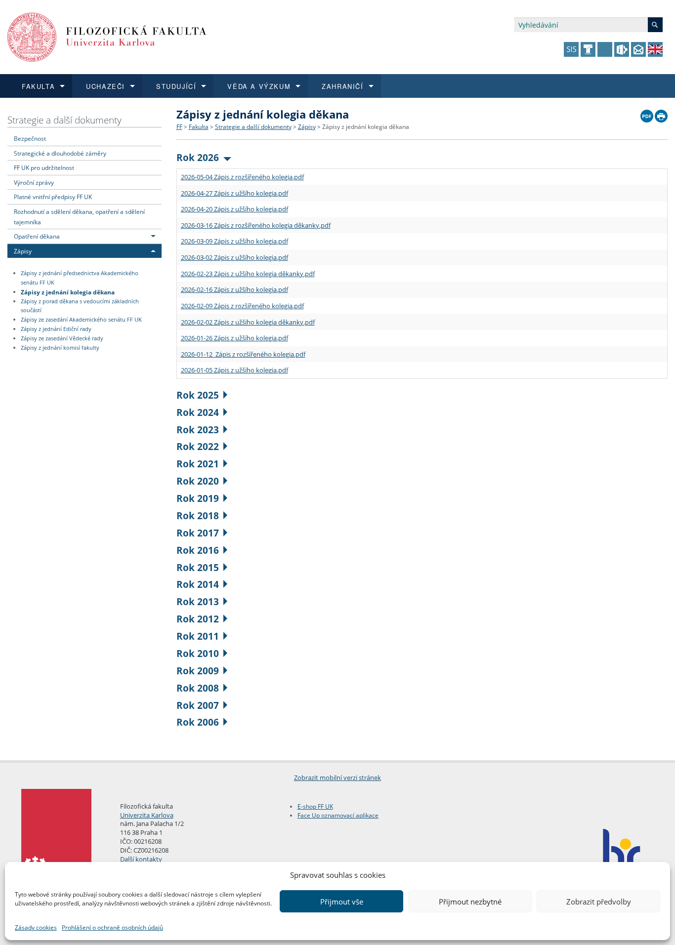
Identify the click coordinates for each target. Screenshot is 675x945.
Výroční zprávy (34, 182)
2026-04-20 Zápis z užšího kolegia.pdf (234, 209)
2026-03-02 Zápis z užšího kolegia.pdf (234, 257)
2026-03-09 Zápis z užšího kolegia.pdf (234, 241)
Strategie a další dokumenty (64, 119)
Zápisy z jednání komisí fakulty (60, 347)
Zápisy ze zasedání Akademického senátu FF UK (81, 319)
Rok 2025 (197, 395)
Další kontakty (141, 859)
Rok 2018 (197, 515)
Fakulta (199, 126)
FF (179, 126)
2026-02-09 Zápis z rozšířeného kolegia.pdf (242, 305)
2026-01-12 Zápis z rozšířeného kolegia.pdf (243, 354)
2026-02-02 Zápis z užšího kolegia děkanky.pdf (248, 322)
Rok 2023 (197, 429)
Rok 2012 (197, 618)
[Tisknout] (661, 113)
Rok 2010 (197, 653)
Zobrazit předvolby (598, 901)
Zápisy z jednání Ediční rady (56, 329)
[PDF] (646, 113)
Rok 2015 (197, 567)
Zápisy (23, 251)
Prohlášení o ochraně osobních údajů (112, 927)
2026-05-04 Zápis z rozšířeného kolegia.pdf (242, 176)
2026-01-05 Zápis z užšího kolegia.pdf (234, 370)
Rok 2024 (197, 412)
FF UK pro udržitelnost (44, 167)
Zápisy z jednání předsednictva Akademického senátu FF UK (79, 278)
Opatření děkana (37, 236)
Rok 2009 (197, 670)
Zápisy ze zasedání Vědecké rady (62, 338)
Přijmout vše (341, 901)
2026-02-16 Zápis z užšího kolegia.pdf (234, 289)
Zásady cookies (36, 927)
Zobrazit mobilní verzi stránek (337, 777)
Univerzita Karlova (146, 815)
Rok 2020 (197, 481)
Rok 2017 (197, 532)
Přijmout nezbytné (470, 901)
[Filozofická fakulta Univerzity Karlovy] (107, 36)
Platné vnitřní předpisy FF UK (53, 197)
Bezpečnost (30, 138)
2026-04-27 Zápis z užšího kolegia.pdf (234, 193)
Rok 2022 (197, 446)
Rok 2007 (197, 705)
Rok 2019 (197, 498)
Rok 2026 (197, 157)
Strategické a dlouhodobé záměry (60, 153)
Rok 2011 (197, 636)
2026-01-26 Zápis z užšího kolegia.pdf (234, 337)
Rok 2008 (197, 688)
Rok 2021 (197, 463)
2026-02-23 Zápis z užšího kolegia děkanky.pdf (248, 273)
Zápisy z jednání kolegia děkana (68, 291)
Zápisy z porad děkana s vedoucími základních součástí (80, 306)
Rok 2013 (197, 601)
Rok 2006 (197, 722)
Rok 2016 (197, 550)
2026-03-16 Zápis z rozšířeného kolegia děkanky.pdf (256, 225)
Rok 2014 (197, 584)
